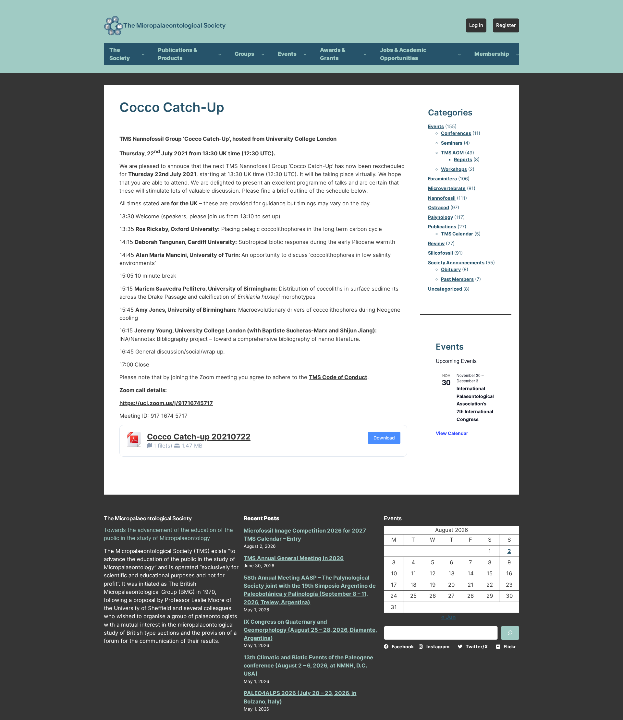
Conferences (456, 133)
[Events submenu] (305, 54)
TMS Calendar (457, 233)
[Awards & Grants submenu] (365, 54)
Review (436, 243)
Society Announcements (456, 262)
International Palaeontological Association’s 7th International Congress (475, 404)
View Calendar (452, 433)
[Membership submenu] (517, 54)
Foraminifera (442, 178)
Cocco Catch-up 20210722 (198, 436)
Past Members (457, 279)
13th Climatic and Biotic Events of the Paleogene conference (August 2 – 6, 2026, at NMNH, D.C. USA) (308, 665)
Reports (463, 159)
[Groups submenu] (262, 54)
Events (436, 126)
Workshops (454, 169)
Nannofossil (442, 198)
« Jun (448, 617)
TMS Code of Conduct (338, 377)
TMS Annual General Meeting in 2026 (294, 558)
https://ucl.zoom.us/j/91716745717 (166, 403)
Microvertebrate (447, 188)
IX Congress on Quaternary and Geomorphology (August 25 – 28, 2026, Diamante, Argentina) (310, 629)
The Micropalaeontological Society (174, 25)
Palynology (440, 217)
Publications (442, 226)
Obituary (451, 269)
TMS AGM (452, 152)
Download (384, 437)
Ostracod (438, 207)
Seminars (451, 143)
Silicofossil (440, 253)
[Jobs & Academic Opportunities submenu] (459, 54)
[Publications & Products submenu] (219, 54)
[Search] (510, 633)
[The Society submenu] (143, 54)
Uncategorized (445, 289)
